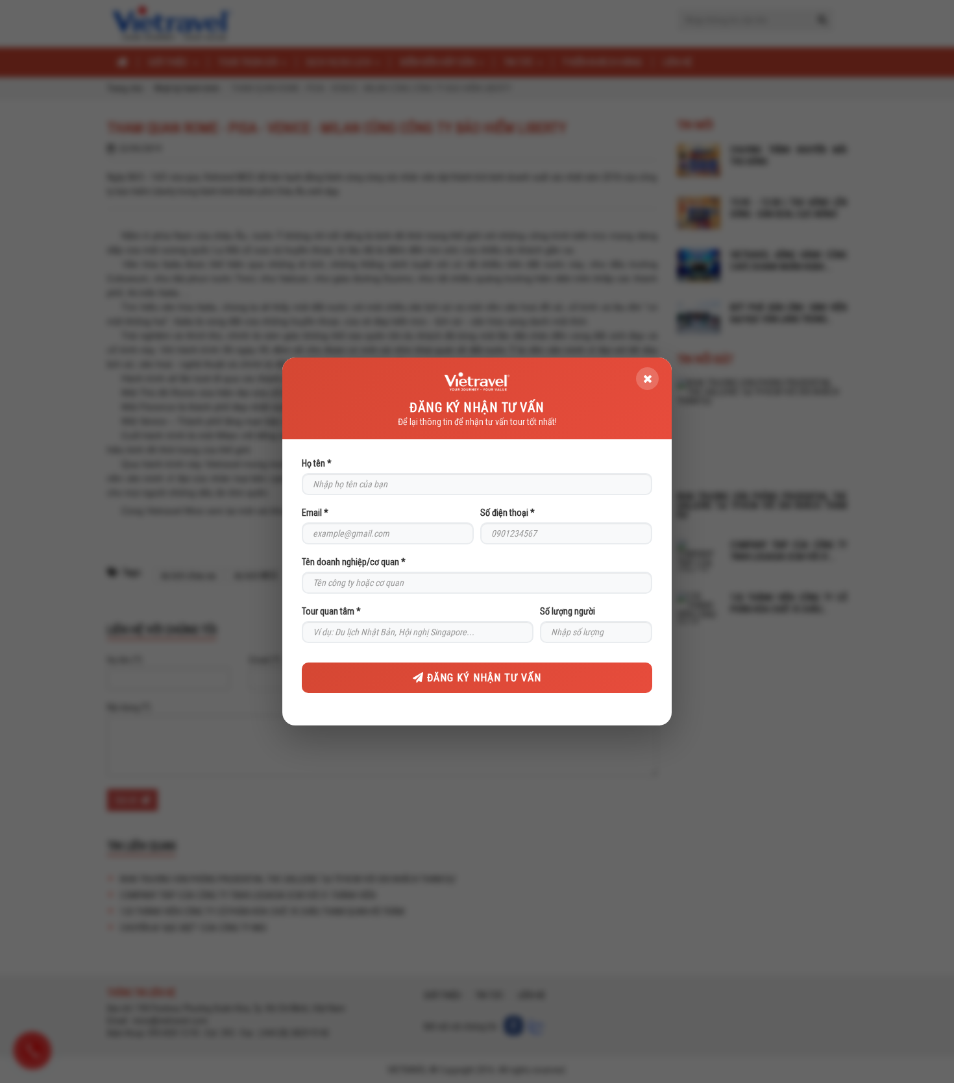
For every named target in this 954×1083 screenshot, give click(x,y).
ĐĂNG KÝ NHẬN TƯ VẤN (482, 678)
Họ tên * (317, 463)
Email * (315, 512)
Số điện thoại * (507, 512)
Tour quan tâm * (331, 611)
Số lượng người (567, 611)
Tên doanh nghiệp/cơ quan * (354, 561)
